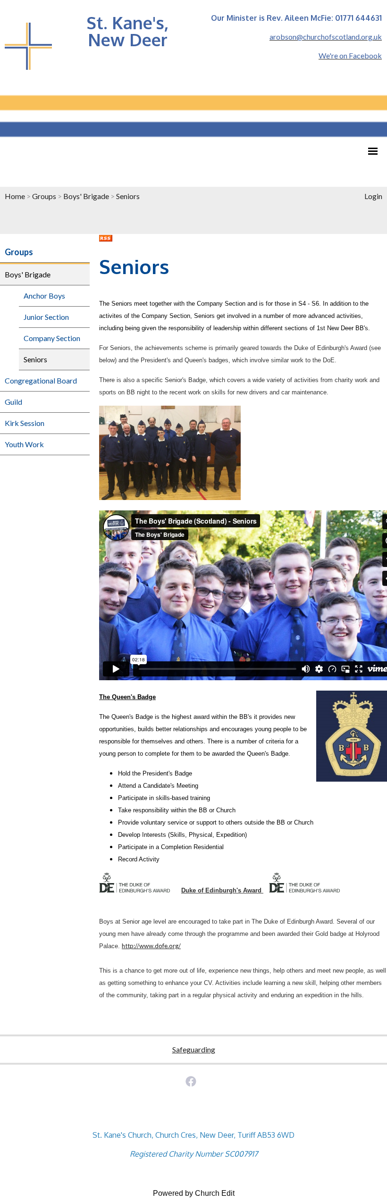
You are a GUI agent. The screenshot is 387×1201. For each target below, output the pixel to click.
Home (15, 196)
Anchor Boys (44, 295)
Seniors (128, 196)
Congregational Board (41, 380)
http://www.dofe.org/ (151, 946)
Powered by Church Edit (194, 1193)
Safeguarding (193, 1049)
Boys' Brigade (86, 196)
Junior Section (46, 316)
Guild (13, 401)
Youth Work (24, 444)
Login (373, 196)
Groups (44, 196)
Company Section (52, 338)
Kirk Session (24, 422)
